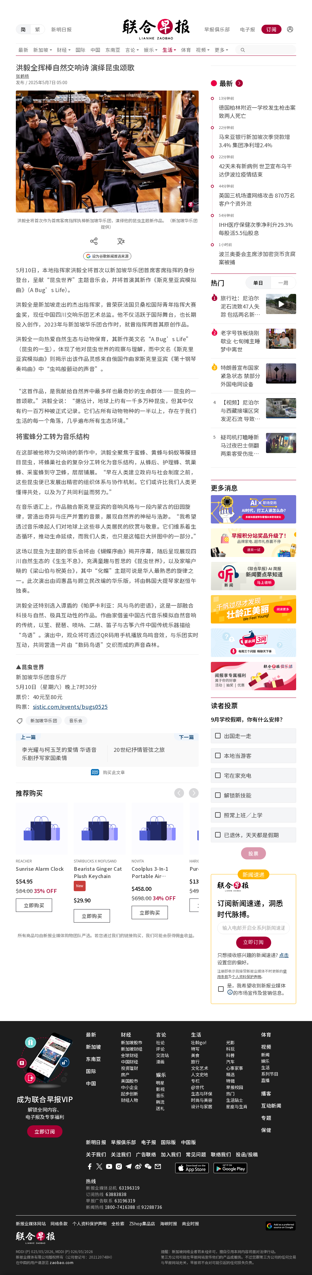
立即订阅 (44, 1131)
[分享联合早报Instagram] (118, 1166)
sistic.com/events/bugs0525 (70, 706)
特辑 (230, 1081)
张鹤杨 (22, 76)
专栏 (195, 1081)
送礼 (160, 1108)
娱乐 (149, 49)
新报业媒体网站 (31, 1223)
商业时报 (190, 1223)
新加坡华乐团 (43, 720)
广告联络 (146, 1154)
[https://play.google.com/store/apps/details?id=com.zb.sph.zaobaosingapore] (230, 1168)
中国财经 (129, 1062)
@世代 (197, 1087)
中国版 (188, 1142)
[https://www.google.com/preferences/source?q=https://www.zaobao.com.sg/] (280, 1226)
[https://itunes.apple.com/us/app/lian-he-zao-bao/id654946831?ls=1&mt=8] (192, 1168)
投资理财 (129, 1068)
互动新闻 (271, 1105)
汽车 (230, 1062)
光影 (230, 1042)
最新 (23, 49)
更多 (219, 49)
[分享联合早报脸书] (89, 1166)
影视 (160, 1089)
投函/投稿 (247, 1154)
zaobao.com (61, 1262)
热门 (230, 1094)
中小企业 (129, 1087)
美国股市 (129, 1081)
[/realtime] (239, 83)
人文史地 (199, 1074)
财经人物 (129, 1100)
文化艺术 (199, 1068)
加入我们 (171, 1154)
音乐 (160, 1095)
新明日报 (61, 29)
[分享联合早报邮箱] (157, 1166)
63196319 (129, 1188)
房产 (125, 1074)
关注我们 (121, 1154)
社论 (160, 1042)
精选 (230, 1074)
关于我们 (96, 1154)
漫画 (160, 1062)
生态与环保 (201, 1094)
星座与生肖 (236, 1106)
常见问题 (196, 1154)
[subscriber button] (290, 29)
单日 (258, 282)
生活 (167, 49)
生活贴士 (234, 1100)
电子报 (247, 29)
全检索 (118, 1223)
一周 (283, 282)
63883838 (116, 1194)
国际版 (168, 1142)
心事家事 (234, 1068)
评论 (160, 1049)
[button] (290, 29)
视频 (201, 49)
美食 (195, 1055)
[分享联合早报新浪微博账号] (138, 1166)
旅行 (195, 1062)
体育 (186, 49)
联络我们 (221, 1154)
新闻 (265, 1055)
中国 (95, 49)
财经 (62, 49)
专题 (266, 1117)
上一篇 (28, 737)
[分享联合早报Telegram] (128, 1166)
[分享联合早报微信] (148, 1166)
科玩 (230, 1049)
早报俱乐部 (217, 29)
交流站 (162, 1055)
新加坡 (40, 49)
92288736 (151, 1207)
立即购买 (34, 905)
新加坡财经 (131, 1049)
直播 (265, 1080)
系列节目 (269, 1074)
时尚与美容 (201, 1100)
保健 (266, 1130)
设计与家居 (201, 1106)
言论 (130, 49)
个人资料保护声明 (90, 1223)
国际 (81, 49)
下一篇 (186, 737)
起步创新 (129, 1094)
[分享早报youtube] (109, 1166)
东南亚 (113, 49)
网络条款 (59, 1223)
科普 (230, 1055)
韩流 (160, 1102)
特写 (195, 1049)
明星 (160, 1083)
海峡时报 (168, 1223)
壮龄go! (198, 1042)
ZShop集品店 (142, 1223)
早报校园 (234, 1087)
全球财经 (129, 1055)
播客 (266, 1093)
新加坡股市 (131, 1042)
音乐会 (76, 720)
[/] (156, 29)
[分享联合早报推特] (99, 1166)
